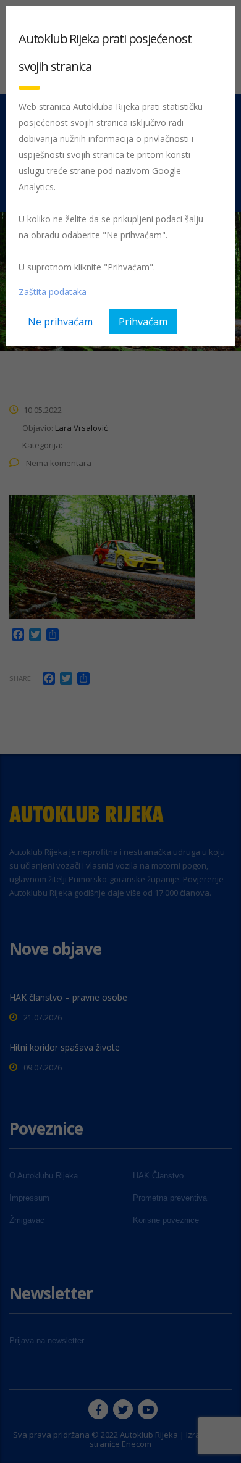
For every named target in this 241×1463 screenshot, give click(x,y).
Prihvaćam (143, 321)
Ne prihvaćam (60, 321)
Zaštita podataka (53, 292)
